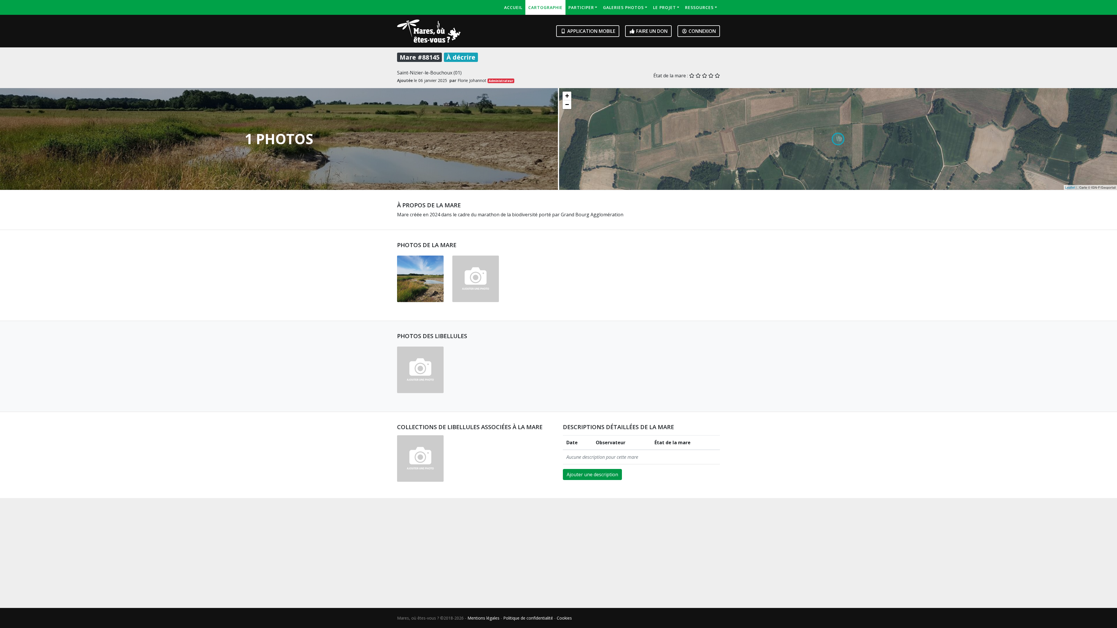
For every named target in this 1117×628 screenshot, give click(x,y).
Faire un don (651, 31)
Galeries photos (623, 7)
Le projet (664, 7)
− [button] (567, 104)
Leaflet (1070, 187)
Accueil (513, 7)
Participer (581, 7)
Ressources (699, 7)
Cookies (564, 618)
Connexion (701, 31)
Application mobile (590, 31)
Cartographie (545, 7)
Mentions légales (483, 618)
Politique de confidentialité (528, 618)
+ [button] (567, 95)
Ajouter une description (592, 474)
